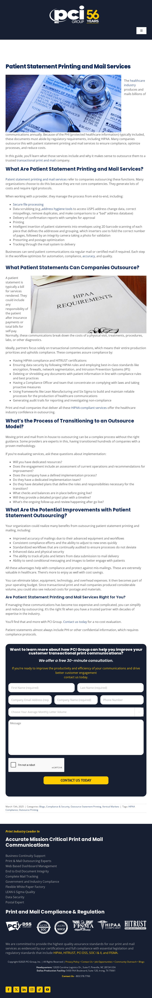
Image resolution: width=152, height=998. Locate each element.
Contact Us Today (76, 780)
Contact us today (75, 622)
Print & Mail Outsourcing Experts (28, 861)
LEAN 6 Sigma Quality (20, 892)
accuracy (88, 256)
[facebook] (8, 989)
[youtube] (47, 989)
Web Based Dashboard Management (31, 866)
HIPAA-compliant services (89, 408)
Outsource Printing (28, 809)
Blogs (42, 806)
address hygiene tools (57, 209)
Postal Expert (15, 902)
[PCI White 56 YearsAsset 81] (74, 7)
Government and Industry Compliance (32, 882)
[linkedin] (24, 989)
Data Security (15, 897)
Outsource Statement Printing (86, 806)
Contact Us (87, 961)
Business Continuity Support (25, 856)
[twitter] (16, 989)
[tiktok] (40, 989)
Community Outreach (126, 961)
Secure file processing (28, 204)
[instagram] (32, 989)
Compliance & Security (58, 806)
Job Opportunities (104, 961)
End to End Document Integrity (27, 871)
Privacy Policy (72, 961)
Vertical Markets (110, 806)
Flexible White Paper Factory (25, 887)
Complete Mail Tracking (22, 876)
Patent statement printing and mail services (36, 179)
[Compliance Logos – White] (76, 921)
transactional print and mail (36, 160)
